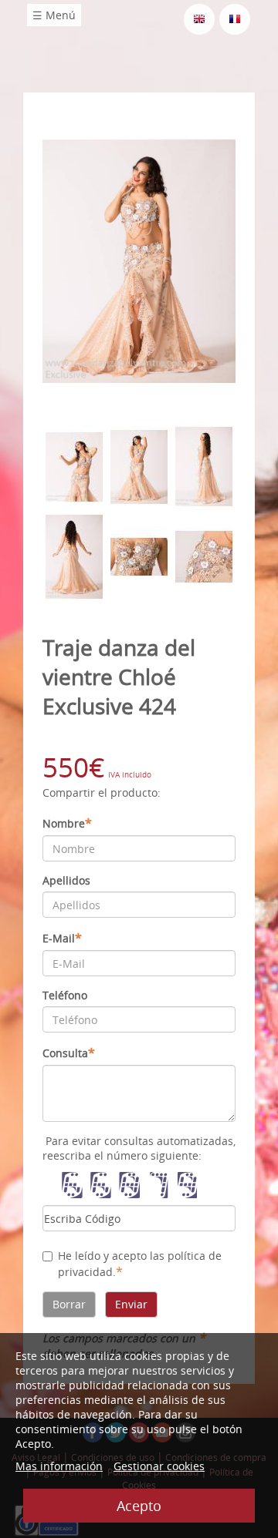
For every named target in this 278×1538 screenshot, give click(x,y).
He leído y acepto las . (140, 1264)
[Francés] (235, 18)
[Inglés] (199, 18)
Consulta (68, 1052)
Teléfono (64, 995)
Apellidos (66, 880)
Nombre (67, 822)
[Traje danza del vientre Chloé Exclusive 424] (139, 260)
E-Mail (62, 937)
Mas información (59, 1466)
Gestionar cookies (159, 1466)
